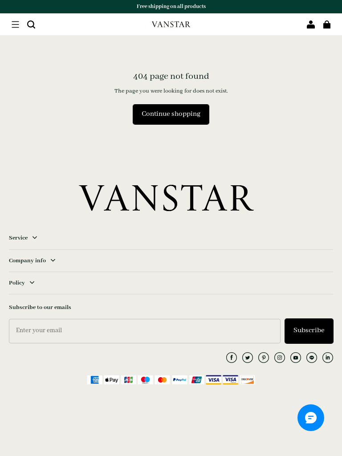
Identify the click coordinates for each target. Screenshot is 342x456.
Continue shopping (171, 114)
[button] (15, 24)
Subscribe (309, 330)
